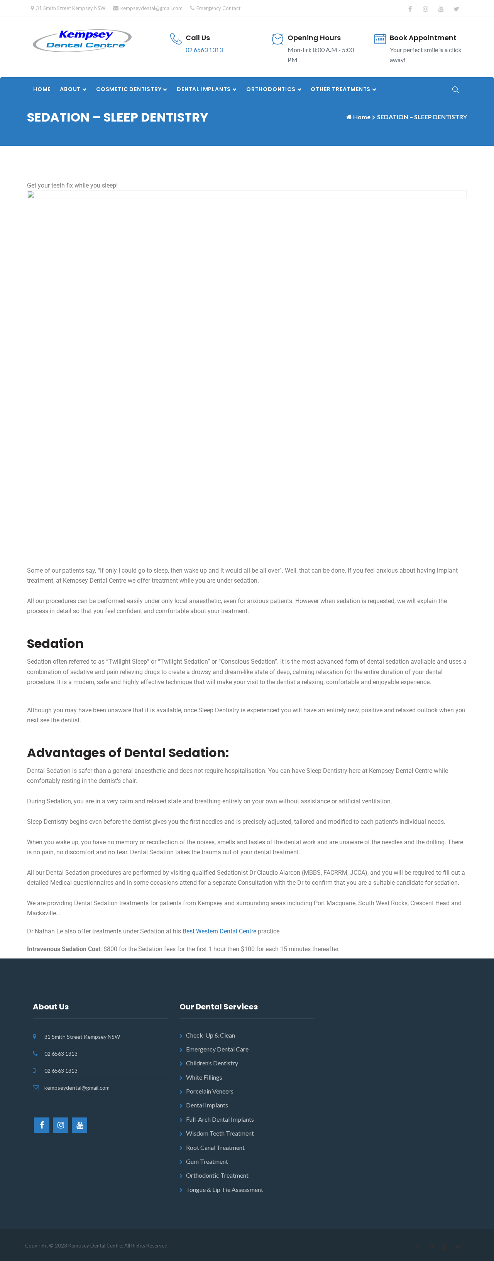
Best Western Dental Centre (219, 931)
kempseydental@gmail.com (151, 8)
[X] (456, 9)
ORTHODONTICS (271, 89)
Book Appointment (423, 37)
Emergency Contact (218, 8)
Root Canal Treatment (215, 1147)
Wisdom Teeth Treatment (220, 1133)
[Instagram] (425, 9)
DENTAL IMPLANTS (204, 89)
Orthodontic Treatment (217, 1175)
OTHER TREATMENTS (340, 89)
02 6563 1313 (204, 49)
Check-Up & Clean (210, 1035)
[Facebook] (410, 9)
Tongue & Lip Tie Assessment (224, 1189)
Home (42, 89)
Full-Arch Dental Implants (220, 1119)
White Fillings (204, 1077)
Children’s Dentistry (212, 1063)
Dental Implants (207, 1105)
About (70, 89)
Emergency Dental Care (217, 1049)
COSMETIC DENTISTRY (128, 89)
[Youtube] (441, 9)
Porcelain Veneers (209, 1091)
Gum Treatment (207, 1161)
